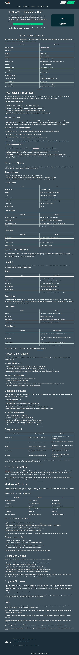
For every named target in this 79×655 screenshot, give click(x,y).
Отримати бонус (28, 24)
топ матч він (36, 148)
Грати (63, 2)
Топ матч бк (7, 470)
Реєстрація (71, 2)
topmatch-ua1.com (44, 47)
